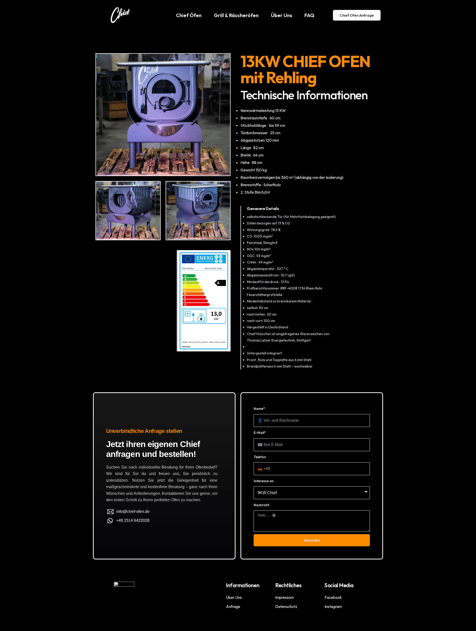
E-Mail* (260, 432)
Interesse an (264, 481)
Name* (259, 408)
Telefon (260, 457)
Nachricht (261, 505)
